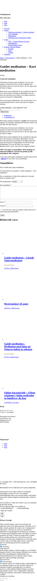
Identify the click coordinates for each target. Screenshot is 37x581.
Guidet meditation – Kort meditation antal (13, 107)
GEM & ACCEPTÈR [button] (7, 576)
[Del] (5, 578)
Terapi (6, 40)
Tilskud (10, 52)
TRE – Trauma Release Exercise (18, 41)
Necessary (5, 546)
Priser (10, 51)
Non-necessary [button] (5, 559)
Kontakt (10, 49)
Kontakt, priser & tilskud (12, 47)
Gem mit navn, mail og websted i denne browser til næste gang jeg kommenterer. (18, 210)
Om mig (6, 28)
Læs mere (15, 402)
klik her (3, 159)
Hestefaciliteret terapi (15, 45)
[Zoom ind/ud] (1, 578)
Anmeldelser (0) (9, 117)
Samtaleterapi (12, 43)
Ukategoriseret (9, 58)
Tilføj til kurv (4, 112)
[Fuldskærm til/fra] (3, 578)
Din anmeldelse (5, 185)
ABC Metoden (13, 34)
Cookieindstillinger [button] (23, 508)
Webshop (7, 54)
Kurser (6, 30)
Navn (2, 202)
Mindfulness (12, 36)
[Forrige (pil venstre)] (1, 580)
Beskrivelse (8, 115)
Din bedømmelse (6, 181)
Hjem (2, 58)
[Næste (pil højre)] (3, 580)
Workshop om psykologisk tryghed (19, 38)
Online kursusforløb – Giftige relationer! (21, 32)
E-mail (3, 206)
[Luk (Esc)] (7, 578)
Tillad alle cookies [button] (6, 510)
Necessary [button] (3, 544)
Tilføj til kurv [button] (14, 268)
